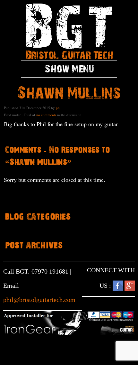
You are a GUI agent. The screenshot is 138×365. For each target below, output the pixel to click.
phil (59, 107)
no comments (46, 114)
